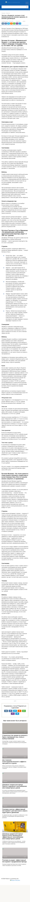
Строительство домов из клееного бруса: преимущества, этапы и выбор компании (14, 737)
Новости (18, 21)
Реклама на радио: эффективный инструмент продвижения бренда (14, 861)
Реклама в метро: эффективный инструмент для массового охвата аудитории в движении (14, 810)
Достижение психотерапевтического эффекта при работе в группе (14, 761)
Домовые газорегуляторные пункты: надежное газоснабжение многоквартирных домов (14, 786)
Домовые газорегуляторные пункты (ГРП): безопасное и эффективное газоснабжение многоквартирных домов (12, 836)
